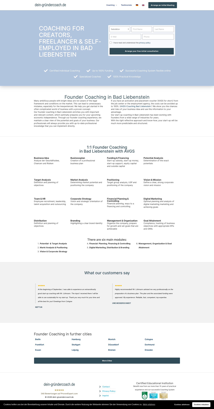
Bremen (112, 350)
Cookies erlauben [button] (201, 405)
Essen (38, 350)
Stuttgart (76, 344)
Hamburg (76, 339)
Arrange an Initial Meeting (162, 5)
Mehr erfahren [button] (149, 404)
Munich (111, 339)
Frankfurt (39, 344)
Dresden (149, 350)
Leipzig (75, 350)
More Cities (107, 361)
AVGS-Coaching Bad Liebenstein (135, 106)
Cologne (149, 339)
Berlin (38, 339)
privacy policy (144, 43)
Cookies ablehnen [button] (182, 405)
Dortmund (149, 344)
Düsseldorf (113, 344)
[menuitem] (137, 5)
